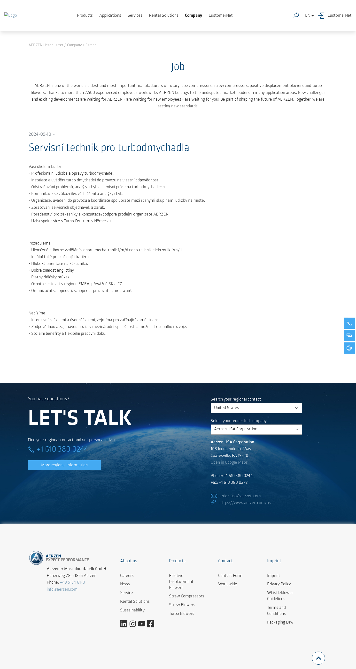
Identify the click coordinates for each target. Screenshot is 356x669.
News (125, 584)
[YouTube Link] (143, 624)
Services (135, 16)
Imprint (273, 576)
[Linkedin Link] (125, 624)
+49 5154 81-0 (72, 582)
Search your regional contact (236, 399)
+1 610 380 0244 (62, 449)
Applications (110, 16)
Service (126, 593)
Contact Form (230, 576)
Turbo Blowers (181, 614)
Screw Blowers (182, 605)
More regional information (64, 465)
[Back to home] (10, 16)
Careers (127, 576)
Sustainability (132, 610)
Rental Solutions (163, 16)
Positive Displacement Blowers (181, 582)
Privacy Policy (279, 584)
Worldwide (227, 584)
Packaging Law (280, 622)
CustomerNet (221, 16)
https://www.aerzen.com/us (245, 503)
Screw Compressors (186, 596)
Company (193, 16)
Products (85, 16)
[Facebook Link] (152, 624)
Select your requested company (239, 421)
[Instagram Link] (134, 624)
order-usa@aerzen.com (240, 496)
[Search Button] (297, 16)
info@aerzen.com (62, 589)
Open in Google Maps (229, 463)
